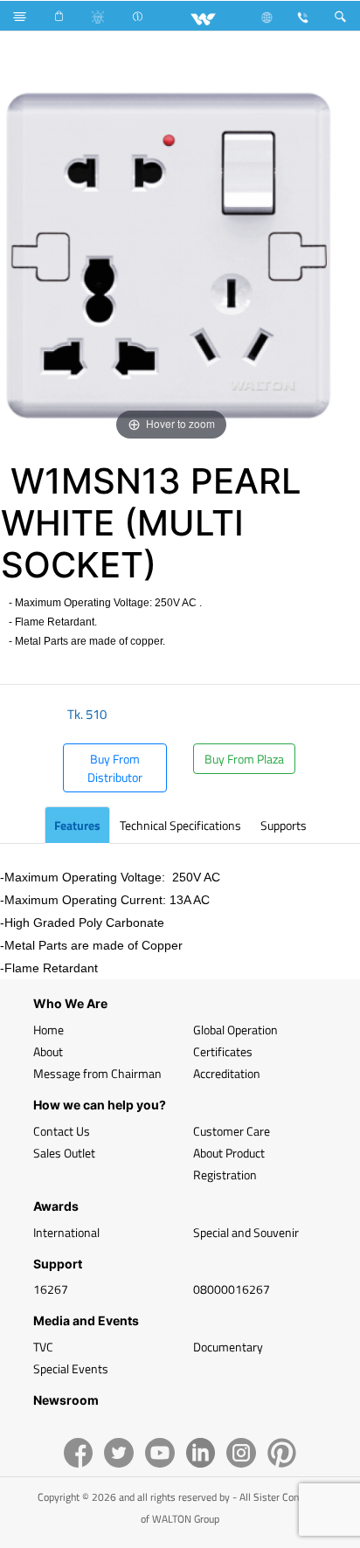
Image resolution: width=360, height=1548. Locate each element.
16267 (50, 1289)
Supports (283, 825)
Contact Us (61, 1131)
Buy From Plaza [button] (244, 759)
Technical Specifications (180, 825)
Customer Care (231, 1131)
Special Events (70, 1368)
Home (48, 1029)
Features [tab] (77, 825)
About (48, 1051)
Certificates (223, 1051)
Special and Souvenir (246, 1232)
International (66, 1232)
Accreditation (226, 1073)
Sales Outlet (64, 1153)
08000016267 (231, 1289)
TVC (43, 1346)
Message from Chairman (97, 1073)
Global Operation (235, 1029)
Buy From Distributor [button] (114, 768)
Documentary (228, 1346)
